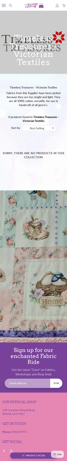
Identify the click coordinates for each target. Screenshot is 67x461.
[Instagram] (11, 451)
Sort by (15, 127)
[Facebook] (4, 451)
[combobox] (39, 128)
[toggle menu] (3, 5)
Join (56, 383)
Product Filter (35, 455)
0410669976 (19, 431)
